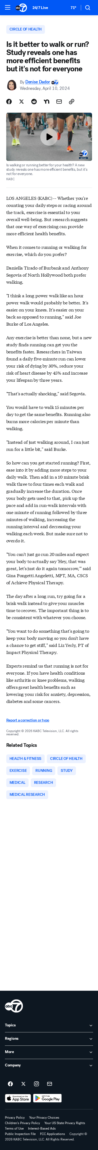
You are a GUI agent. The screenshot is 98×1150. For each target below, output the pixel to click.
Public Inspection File (20, 1134)
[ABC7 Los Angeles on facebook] (10, 1084)
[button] (7, 7)
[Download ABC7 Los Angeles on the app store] (18, 1098)
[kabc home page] (14, 1006)
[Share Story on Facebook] (9, 101)
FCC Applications (52, 1134)
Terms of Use (14, 1128)
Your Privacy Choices (44, 1117)
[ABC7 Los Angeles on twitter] (23, 1084)
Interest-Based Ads (42, 1128)
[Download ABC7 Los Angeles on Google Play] (47, 1098)
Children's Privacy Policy (22, 1123)
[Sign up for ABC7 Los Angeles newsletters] (49, 1084)
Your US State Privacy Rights (64, 1123)
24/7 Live (40, 7)
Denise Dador (37, 82)
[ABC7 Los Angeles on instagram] (36, 1084)
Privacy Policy (15, 1117)
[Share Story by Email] (59, 101)
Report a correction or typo (27, 720)
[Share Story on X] (21, 101)
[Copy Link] (71, 101)
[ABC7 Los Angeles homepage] (21, 7)
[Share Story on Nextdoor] (46, 101)
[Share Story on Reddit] (34, 101)
